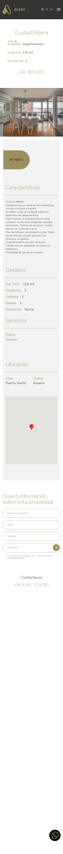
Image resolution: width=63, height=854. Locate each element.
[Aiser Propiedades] (13, 9)
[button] (59, 9)
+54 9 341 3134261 (31, 584)
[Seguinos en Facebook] (43, 10)
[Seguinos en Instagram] (47, 10)
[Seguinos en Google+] (51, 10)
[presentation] (4, 112)
